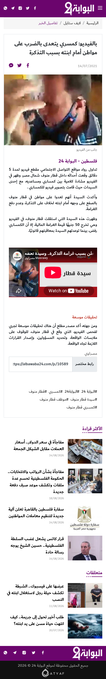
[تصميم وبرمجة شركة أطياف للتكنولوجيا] (53, 672)
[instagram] (20, 8)
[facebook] (35, 8)
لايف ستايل (72, 23)
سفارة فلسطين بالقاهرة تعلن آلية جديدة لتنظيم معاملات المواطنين (36, 513)
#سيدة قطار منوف (84, 400)
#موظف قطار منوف (54, 400)
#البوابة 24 (89, 392)
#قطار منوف (38, 392)
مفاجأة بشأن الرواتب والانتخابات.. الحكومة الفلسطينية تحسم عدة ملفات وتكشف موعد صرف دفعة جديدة (36, 481)
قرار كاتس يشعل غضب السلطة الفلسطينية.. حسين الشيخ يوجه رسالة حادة (37, 545)
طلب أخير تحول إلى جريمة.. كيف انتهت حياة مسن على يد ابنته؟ (37, 620)
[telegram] (13, 8)
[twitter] (27, 8)
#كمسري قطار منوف (82, 407)
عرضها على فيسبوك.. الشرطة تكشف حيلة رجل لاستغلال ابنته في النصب (35, 593)
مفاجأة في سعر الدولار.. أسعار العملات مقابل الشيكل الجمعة (39, 446)
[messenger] (11, 66)
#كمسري (56, 392)
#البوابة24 (72, 392)
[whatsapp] (5, 8)
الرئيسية (92, 23)
